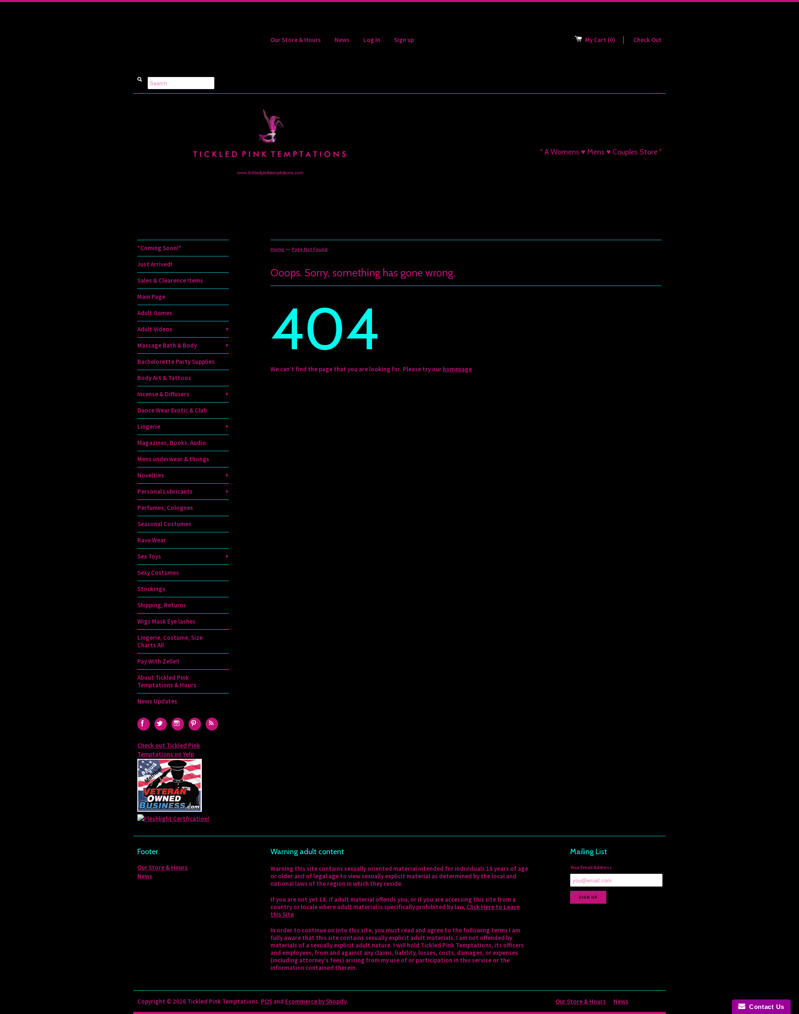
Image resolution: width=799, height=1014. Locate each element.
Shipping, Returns (161, 605)
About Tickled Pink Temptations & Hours (166, 681)
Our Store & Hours (295, 40)
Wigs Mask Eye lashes (166, 621)
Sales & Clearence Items (170, 280)
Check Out (647, 40)
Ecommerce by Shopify (315, 1001)
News (342, 40)
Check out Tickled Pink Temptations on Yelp (168, 749)
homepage (457, 369)
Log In (371, 40)
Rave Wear (151, 540)
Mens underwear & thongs (173, 459)
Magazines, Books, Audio (171, 443)
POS (266, 1001)
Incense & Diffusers (183, 394)
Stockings (151, 589)
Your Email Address (591, 867)
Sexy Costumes (158, 573)
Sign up (404, 40)
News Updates (157, 701)
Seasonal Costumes (164, 524)
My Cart (600, 40)
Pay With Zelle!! (158, 661)
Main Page (151, 297)
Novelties (183, 475)
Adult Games (154, 313)
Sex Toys (183, 556)
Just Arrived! (154, 264)
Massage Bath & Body (183, 345)
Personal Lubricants (183, 491)
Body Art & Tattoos (164, 378)
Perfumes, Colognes (165, 508)
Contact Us (764, 1006)
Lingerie (183, 426)
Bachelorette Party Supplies (176, 361)
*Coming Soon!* (159, 248)
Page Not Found (310, 249)
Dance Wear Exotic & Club (172, 410)
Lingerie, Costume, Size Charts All (170, 641)
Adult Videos (183, 329)
